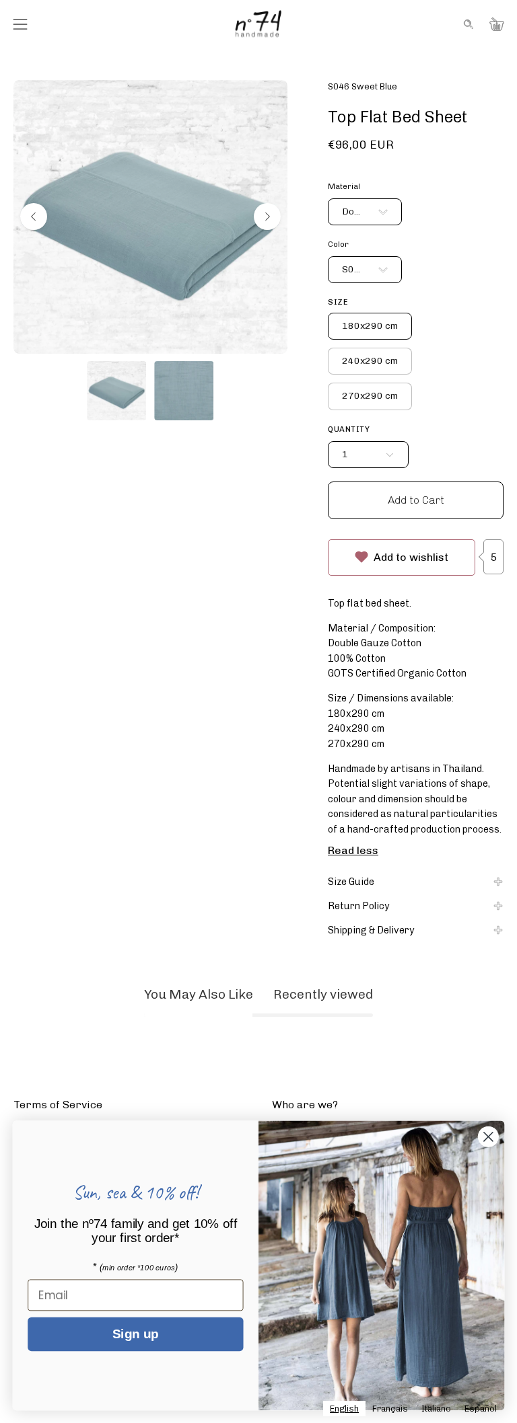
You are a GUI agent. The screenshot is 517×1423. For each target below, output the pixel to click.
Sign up (135, 1335)
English (344, 1408)
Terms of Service (57, 1104)
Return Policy (359, 906)
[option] (390, 1408)
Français (390, 1408)
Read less (353, 850)
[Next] (267, 216)
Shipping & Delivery (371, 930)
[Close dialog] (488, 1137)
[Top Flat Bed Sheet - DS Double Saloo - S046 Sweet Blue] (116, 390)
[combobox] (344, 1408)
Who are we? (305, 1104)
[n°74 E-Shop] (258, 24)
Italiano (436, 1408)
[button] (467, 24)
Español (480, 1408)
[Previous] (33, 216)
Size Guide (351, 882)
